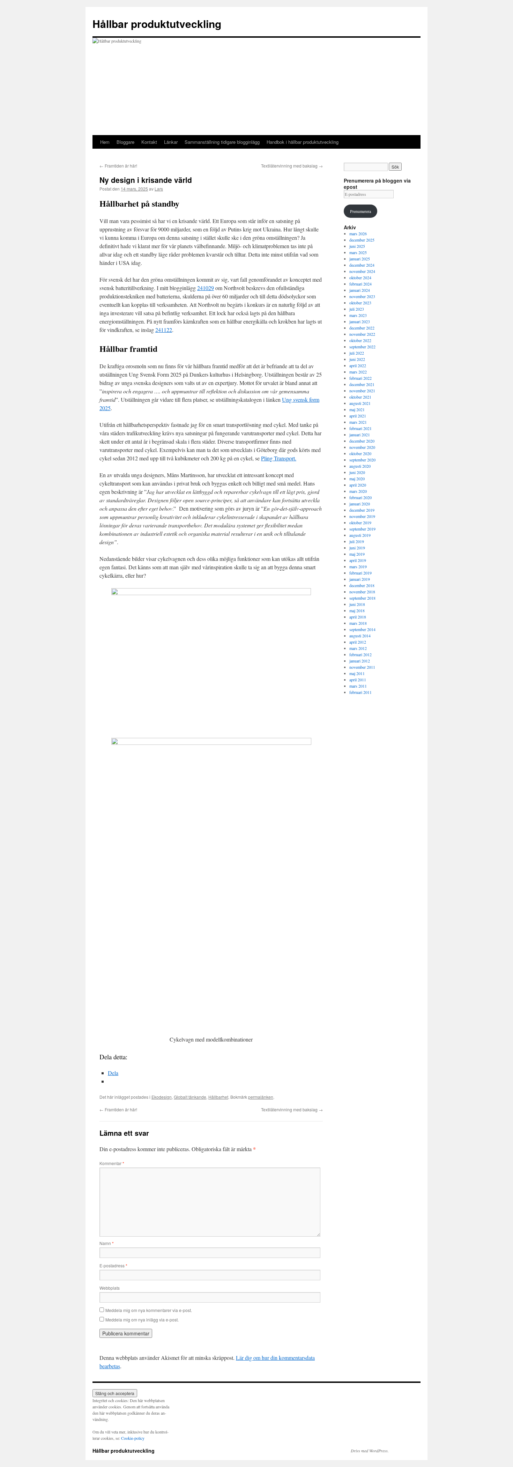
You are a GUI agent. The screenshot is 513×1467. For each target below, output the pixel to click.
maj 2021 (357, 409)
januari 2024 (359, 290)
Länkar (171, 142)
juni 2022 (357, 359)
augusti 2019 (360, 535)
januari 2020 (359, 503)
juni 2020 (357, 472)
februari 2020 (360, 497)
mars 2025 (358, 252)
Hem (105, 142)
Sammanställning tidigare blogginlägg (222, 142)
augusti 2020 (360, 466)
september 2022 (362, 346)
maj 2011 (357, 673)
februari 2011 (360, 692)
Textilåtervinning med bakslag (292, 166)
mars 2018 (358, 623)
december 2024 (361, 265)
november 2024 (362, 271)
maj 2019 (357, 554)
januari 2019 (359, 579)
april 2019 (357, 560)
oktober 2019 (360, 522)
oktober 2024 (360, 277)
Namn (106, 1243)
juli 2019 (356, 541)
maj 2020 (357, 478)
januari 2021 (359, 434)
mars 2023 (358, 315)
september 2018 (362, 598)
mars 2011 (358, 686)
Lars (159, 189)
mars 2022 (358, 372)
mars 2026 (358, 233)
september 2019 (362, 529)
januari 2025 (359, 258)
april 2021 (357, 415)
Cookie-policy (132, 1438)
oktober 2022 (360, 340)
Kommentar (111, 1163)
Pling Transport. (278, 458)
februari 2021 (360, 428)
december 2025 (361, 240)
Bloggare (125, 142)
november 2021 (362, 390)
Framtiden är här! (118, 166)
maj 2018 (357, 610)
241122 (163, 329)
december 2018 (361, 585)
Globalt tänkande (190, 1097)
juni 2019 (357, 547)
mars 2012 (358, 648)
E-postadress (113, 1265)
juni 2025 (357, 246)
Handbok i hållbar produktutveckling (303, 142)
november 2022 (362, 334)
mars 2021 (358, 422)
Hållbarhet (218, 1097)
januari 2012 (359, 661)
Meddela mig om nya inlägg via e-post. (142, 1319)
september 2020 (362, 459)
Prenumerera (360, 211)
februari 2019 (360, 573)
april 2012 (357, 642)
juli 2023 (356, 309)
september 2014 (362, 629)
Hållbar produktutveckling (156, 23)
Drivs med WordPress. (370, 1450)
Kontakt (149, 142)
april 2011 (357, 679)
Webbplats (109, 1288)
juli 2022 (356, 353)
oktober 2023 (360, 302)
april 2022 (357, 365)
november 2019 (362, 516)
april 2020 (357, 485)
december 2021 (361, 384)
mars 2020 (358, 491)
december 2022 (361, 328)
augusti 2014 (360, 635)
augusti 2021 (360, 403)
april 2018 (357, 617)
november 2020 (362, 447)
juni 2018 (357, 604)
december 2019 (361, 510)
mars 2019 (358, 566)
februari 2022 (360, 378)
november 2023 (362, 296)
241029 (205, 287)
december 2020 (361, 441)
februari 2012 (360, 654)
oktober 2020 (360, 453)
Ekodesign (161, 1097)
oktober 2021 (360, 397)
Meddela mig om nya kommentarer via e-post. (148, 1310)
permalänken (260, 1097)
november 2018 (362, 591)
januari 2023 (359, 321)
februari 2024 (360, 284)
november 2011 (362, 667)
